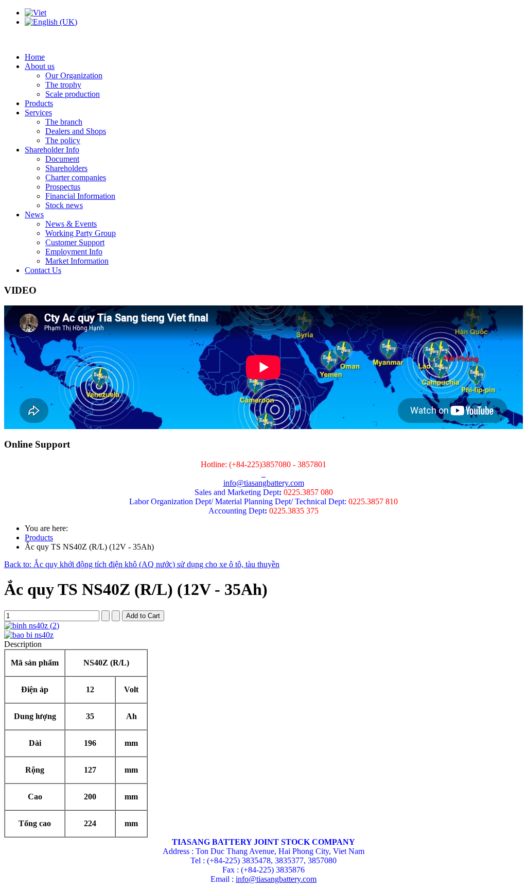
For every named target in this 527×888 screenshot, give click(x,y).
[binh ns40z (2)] (31, 625)
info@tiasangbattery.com (263, 483)
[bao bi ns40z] (29, 634)
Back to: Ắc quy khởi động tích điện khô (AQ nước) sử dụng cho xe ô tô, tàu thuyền (141, 564)
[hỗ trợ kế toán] (262, 473)
